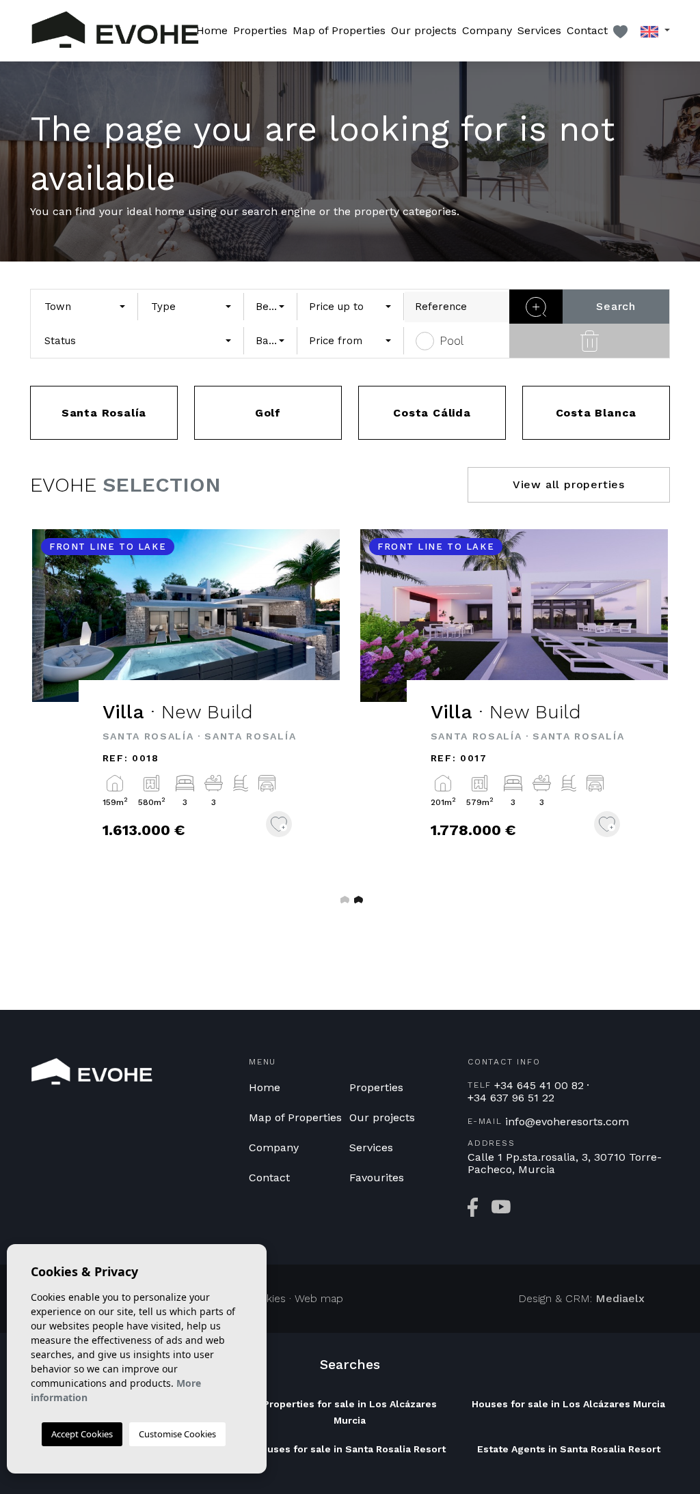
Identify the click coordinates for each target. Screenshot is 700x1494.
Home (212, 30)
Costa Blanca (596, 412)
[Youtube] (501, 1207)
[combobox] (84, 307)
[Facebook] (473, 1207)
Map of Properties (339, 30)
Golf (268, 412)
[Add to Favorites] (279, 824)
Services (539, 30)
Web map (319, 1298)
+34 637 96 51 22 (511, 1098)
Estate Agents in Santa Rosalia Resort (568, 1448)
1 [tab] (343, 899)
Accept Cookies (82, 1434)
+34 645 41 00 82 (539, 1086)
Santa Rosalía (104, 412)
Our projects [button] (424, 30)
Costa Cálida (432, 412)
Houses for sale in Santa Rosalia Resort (350, 1448)
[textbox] (80, 307)
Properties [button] (260, 30)
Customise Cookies (177, 1434)
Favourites (376, 1177)
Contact (587, 30)
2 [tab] (356, 899)
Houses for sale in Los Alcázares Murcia (568, 1403)
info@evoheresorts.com (567, 1122)
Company (487, 30)
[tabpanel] (186, 703)
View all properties (569, 484)
